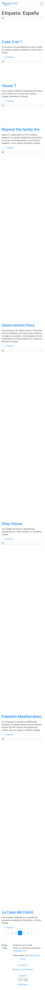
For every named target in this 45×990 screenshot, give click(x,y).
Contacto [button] (22, 975)
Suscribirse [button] (22, 984)
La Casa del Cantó (18, 912)
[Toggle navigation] (30, 3)
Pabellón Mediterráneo (22, 716)
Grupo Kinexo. (34, 955)
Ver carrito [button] (22, 965)
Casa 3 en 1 (12, 42)
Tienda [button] (23, 959)
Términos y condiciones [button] (22, 969)
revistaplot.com (20, 951)
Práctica (10, 57)
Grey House (12, 523)
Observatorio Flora (18, 325)
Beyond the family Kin (21, 129)
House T (9, 85)
